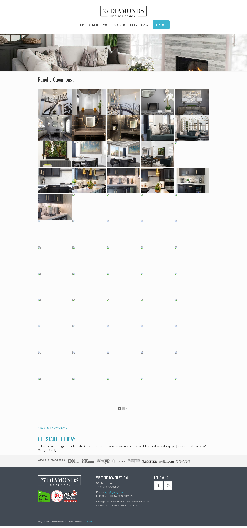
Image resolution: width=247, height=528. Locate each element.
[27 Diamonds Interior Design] (123, 11)
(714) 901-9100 (114, 492)
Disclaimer (87, 522)
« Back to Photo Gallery (52, 427)
